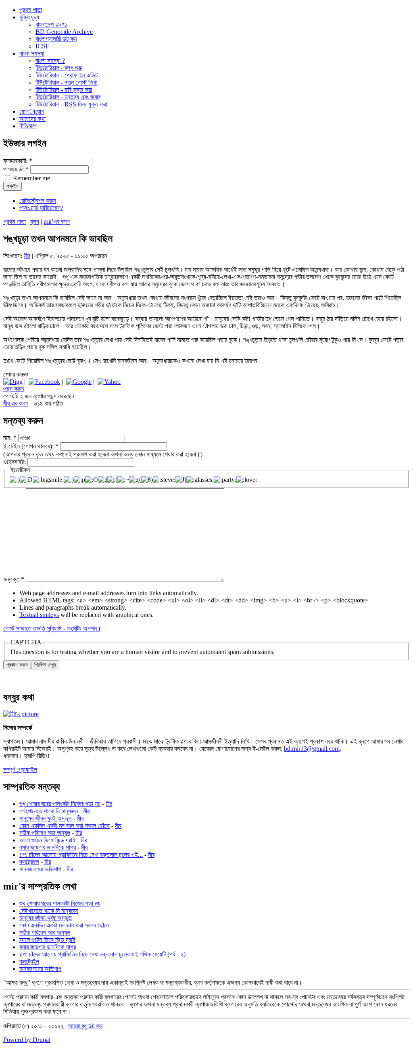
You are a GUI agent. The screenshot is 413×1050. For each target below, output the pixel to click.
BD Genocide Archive (64, 31)
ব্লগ (34, 221)
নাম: (10, 437)
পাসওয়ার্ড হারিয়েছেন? (41, 207)
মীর (27, 255)
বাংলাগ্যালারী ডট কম (56, 38)
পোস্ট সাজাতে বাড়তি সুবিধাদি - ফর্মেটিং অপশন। (52, 628)
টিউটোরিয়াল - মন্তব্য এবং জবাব (67, 97)
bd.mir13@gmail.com (312, 748)
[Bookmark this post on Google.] (79, 381)
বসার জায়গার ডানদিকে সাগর (47, 847)
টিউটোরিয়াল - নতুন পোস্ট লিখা (66, 82)
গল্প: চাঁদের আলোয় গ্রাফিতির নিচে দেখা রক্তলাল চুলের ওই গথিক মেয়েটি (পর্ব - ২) (102, 954)
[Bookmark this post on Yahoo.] (109, 381)
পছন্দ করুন (13, 388)
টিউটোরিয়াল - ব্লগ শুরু (58, 68)
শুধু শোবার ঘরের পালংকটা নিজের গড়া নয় (59, 803)
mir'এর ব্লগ (57, 221)
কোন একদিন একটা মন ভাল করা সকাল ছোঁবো (64, 825)
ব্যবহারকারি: (17, 160)
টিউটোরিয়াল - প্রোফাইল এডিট (66, 75)
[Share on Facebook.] (44, 381)
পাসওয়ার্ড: (16, 169)
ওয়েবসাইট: (15, 461)
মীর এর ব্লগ (15, 403)
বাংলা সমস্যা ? (50, 60)
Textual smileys (39, 614)
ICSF (42, 46)
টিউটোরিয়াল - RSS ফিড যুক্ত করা (71, 104)
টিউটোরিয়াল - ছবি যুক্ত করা (63, 89)
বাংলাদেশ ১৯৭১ (51, 24)
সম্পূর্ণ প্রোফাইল (20, 769)
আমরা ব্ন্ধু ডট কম (85, 1026)
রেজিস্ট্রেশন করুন (37, 200)
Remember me (30, 178)
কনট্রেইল (29, 861)
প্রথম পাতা (14, 221)
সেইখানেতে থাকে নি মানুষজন (48, 811)
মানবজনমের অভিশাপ (40, 869)
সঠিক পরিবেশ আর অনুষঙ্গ (44, 832)
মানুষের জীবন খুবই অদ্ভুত (45, 818)
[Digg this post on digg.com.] (13, 381)
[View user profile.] (21, 713)
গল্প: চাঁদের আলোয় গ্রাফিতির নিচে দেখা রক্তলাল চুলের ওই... (81, 854)
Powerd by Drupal (26, 1039)
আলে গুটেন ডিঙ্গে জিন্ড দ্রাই (47, 840)
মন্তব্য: (13, 579)
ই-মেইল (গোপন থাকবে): (30, 446)
